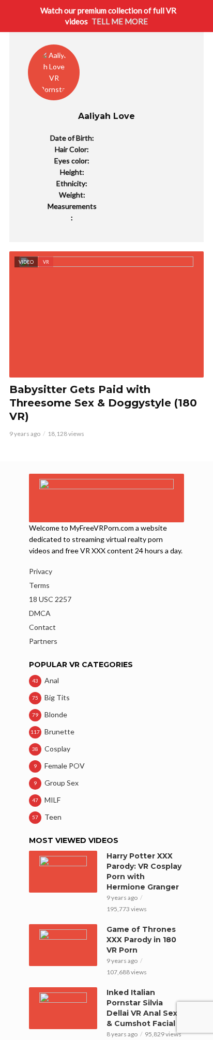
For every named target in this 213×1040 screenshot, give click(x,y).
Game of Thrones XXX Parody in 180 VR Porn (141, 940)
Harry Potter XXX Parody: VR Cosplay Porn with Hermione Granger (143, 871)
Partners (43, 641)
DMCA (40, 613)
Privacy (40, 571)
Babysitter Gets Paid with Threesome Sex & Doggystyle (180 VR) (103, 403)
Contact (42, 627)
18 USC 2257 (50, 599)
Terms (39, 585)
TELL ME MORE (120, 21)
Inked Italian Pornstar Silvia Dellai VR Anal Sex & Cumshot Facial (141, 1008)
